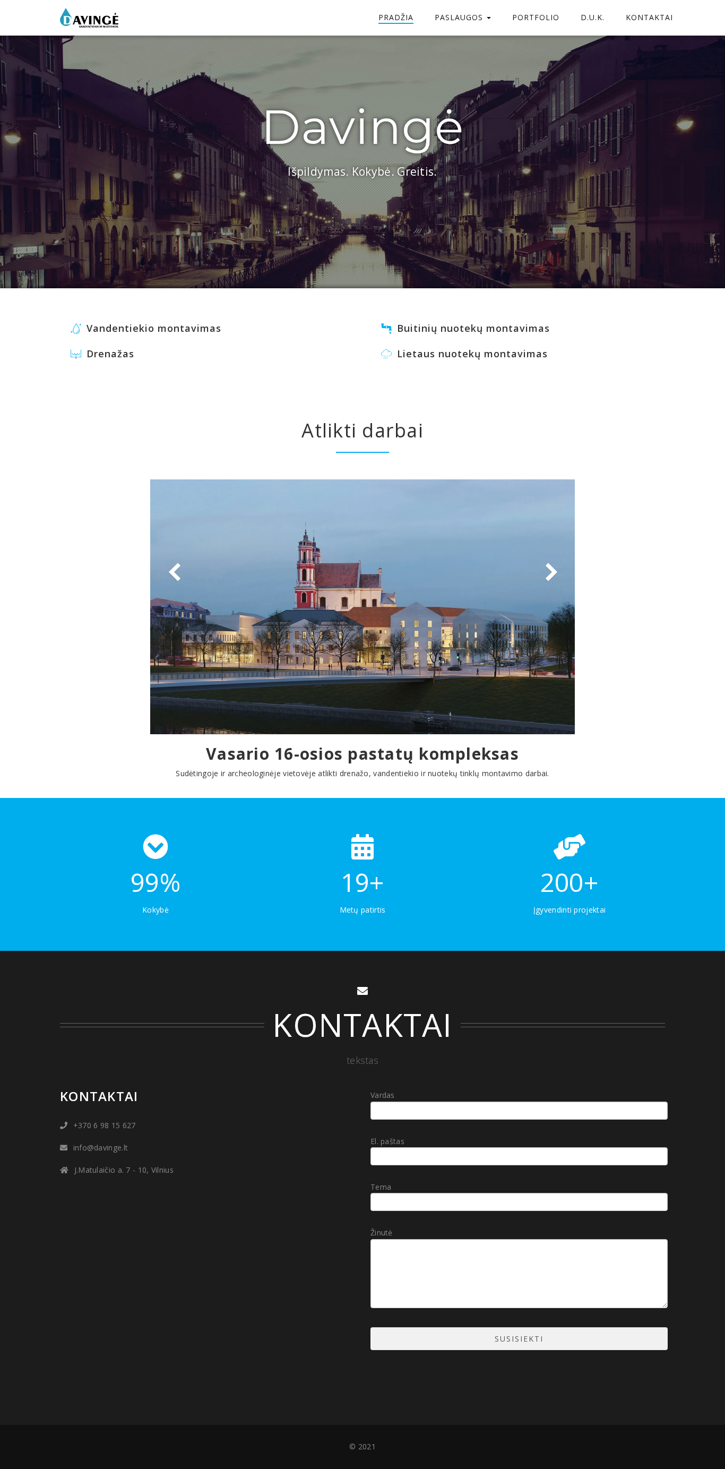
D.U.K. (593, 17)
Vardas (382, 1095)
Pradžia (395, 17)
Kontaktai (649, 17)
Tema (380, 1187)
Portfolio (535, 17)
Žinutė (381, 1232)
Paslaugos (460, 17)
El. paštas (387, 1141)
